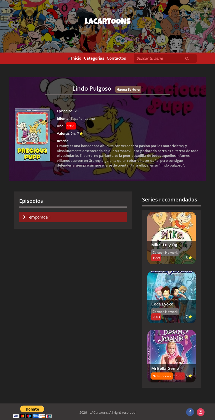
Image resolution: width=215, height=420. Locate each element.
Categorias (94, 58)
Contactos (116, 58)
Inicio (76, 58)
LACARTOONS (108, 22)
